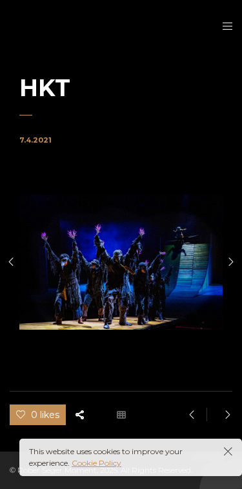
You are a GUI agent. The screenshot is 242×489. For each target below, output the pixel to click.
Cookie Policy (96, 463)
